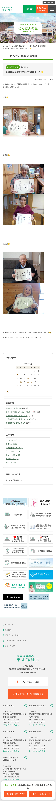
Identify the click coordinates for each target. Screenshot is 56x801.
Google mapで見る (11, 724)
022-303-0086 (30, 682)
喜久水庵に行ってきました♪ (16, 415)
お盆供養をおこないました (16, 423)
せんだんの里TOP (18, 46)
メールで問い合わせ (42, 794)
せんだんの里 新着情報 (37, 46)
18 (21, 381)
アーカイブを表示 (12, 480)
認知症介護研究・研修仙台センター (10, 758)
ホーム (5, 46)
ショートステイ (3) (13, 455)
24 (17, 385)
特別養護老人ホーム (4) (14, 447)
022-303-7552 (17, 794)
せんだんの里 (8, 731)
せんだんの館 (35, 731)
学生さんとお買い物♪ (14, 408)
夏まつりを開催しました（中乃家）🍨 (20, 412)
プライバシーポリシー (13, 635)
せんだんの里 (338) (13, 440)
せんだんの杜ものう (37, 705)
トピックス (9, 624)
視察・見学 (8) (11, 462)
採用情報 (29, 9)
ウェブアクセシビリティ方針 (15, 640)
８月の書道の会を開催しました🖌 (18, 419)
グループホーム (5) (13, 451)
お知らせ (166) (11, 444)
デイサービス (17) (12, 458)
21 (31, 381)
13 (28, 378)
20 (28, 381)
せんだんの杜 (8, 705)
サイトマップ (10, 646)
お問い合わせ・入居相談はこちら (30, 694)
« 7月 (7, 392)
